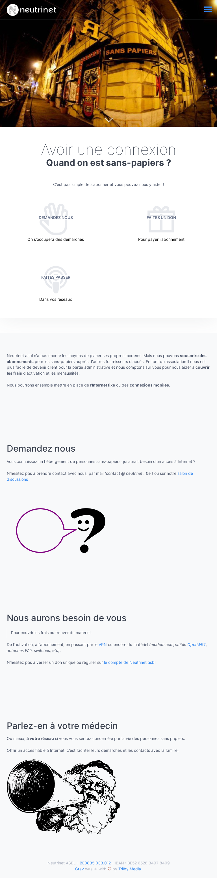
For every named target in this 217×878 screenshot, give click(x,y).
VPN (103, 644)
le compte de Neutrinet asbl (129, 662)
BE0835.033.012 (95, 862)
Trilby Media (129, 868)
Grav (79, 868)
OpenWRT (196, 644)
